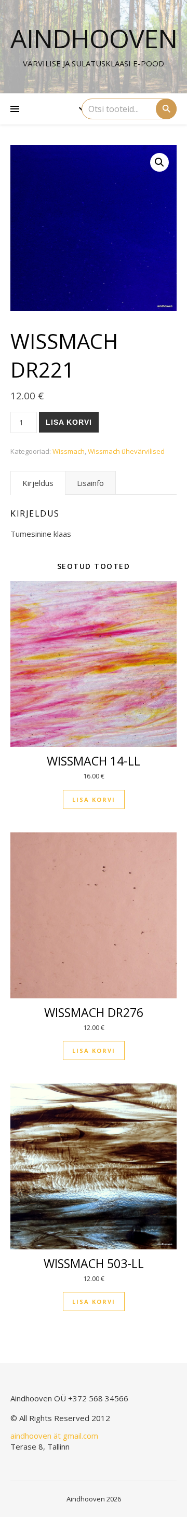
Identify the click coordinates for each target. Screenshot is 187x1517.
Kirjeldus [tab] (38, 483)
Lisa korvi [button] (93, 799)
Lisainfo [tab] (90, 483)
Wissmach (68, 451)
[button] (159, 162)
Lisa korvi (69, 422)
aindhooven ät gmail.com (54, 1435)
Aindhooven (93, 38)
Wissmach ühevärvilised (126, 451)
